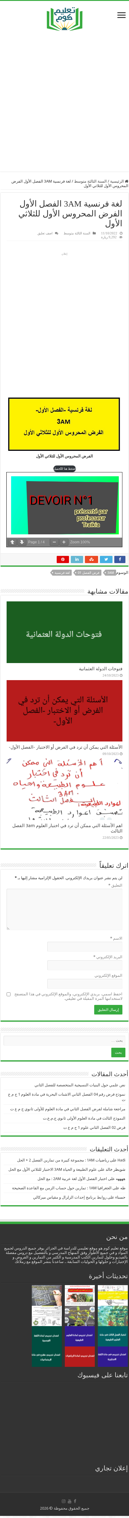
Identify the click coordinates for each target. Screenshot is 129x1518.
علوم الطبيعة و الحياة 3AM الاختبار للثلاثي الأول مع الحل (52, 1169)
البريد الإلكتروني (107, 957)
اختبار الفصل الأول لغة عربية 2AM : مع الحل (72, 1178)
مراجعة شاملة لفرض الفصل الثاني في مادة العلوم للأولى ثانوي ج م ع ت (67, 1109)
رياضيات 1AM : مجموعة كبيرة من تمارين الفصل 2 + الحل (63, 1160)
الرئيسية (117, 181)
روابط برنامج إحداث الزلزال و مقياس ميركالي (69, 1197)
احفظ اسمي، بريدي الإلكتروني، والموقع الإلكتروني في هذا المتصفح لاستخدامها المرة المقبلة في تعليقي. (68, 996)
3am (110, 573)
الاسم (116, 938)
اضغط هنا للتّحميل (64, 468)
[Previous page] (12, 542)
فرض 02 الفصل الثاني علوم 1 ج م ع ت (94, 1127)
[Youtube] (69, 1501)
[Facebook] (75, 1501)
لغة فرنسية (62, 573)
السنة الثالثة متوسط (90, 181)
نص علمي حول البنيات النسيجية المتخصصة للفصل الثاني (79, 1085)
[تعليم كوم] (64, 17)
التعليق (115, 885)
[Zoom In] (63, 542)
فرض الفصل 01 (88, 573)
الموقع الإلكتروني (108, 975)
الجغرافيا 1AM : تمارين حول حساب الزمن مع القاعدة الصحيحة (62, 1188)
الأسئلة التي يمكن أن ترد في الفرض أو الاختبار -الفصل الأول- (65, 747)
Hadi (121, 1160)
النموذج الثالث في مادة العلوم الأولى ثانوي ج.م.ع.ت (84, 1118)
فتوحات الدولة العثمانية (100, 668)
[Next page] (21, 542)
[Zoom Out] (54, 542)
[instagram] (63, 1501)
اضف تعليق (45, 233)
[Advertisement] (64, 101)
